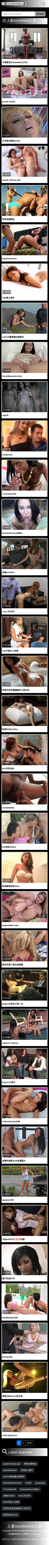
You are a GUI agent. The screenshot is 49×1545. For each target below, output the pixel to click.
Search (40, 14)
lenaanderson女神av (29, 1489)
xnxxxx (38, 1534)
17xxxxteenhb (9, 1489)
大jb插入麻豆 (27, 1470)
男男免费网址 (30, 1464)
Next (29, 1443)
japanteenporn (10, 1470)
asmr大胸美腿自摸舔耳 (14, 1476)
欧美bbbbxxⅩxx (10, 1515)
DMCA (44, 1539)
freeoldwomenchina (12, 1483)
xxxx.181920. (25, 1496)
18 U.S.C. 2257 (9, 1539)
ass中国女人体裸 (11, 1502)
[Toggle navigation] (43, 3)
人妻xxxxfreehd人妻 (24, 1526)
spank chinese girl (11, 1464)
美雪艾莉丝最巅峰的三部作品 (16, 1508)
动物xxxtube (9, 1496)
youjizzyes (40, 1483)
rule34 (28, 1483)
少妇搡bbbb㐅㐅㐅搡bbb (18, 1534)
